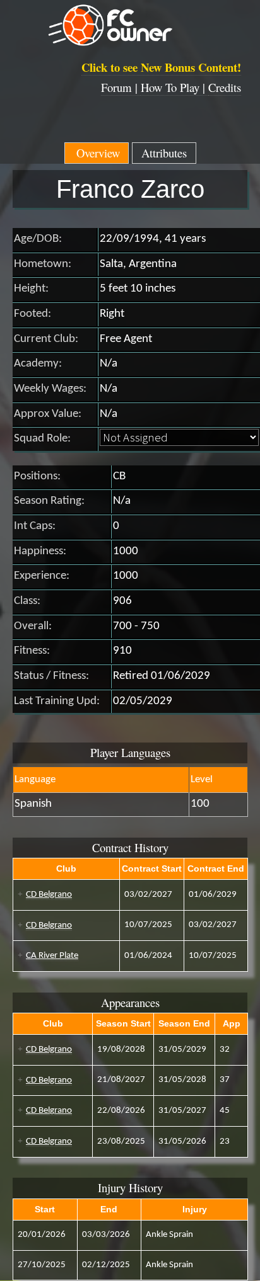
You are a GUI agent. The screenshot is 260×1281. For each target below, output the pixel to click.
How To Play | (174, 87)
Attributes (164, 153)
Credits (224, 87)
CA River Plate (52, 955)
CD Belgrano (49, 894)
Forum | (121, 87)
